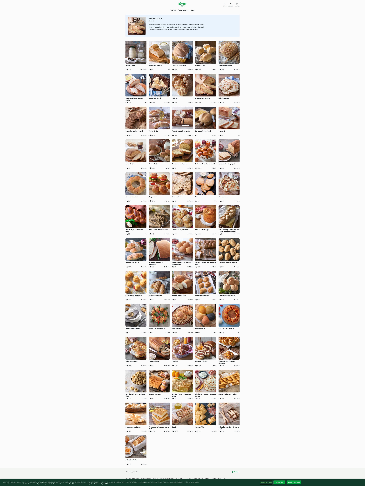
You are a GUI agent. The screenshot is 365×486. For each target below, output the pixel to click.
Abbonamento (183, 10)
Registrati (230, 6)
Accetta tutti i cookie (294, 482)
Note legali (179, 478)
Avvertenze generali (167, 478)
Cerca (224, 6)
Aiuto (192, 10)
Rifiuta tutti (279, 482)
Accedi (237, 6)
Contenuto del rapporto (201, 478)
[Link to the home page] (182, 4)
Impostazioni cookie (266, 482)
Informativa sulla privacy (149, 478)
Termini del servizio (132, 478)
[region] (182, 482)
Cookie (188, 478)
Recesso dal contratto (219, 478)
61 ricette (152, 21)
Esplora (173, 10)
